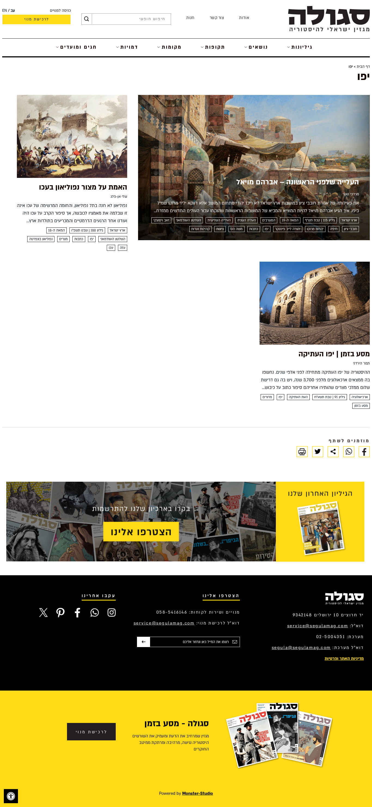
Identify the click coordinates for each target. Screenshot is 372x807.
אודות (244, 17)
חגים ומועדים (78, 47)
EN (4, 10)
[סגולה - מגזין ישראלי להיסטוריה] (329, 19)
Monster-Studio (197, 793)
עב (13, 10)
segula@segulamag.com (301, 647)
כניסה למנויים (60, 10)
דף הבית (363, 66)
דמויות (129, 47)
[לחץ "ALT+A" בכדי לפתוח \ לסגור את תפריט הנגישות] (11, 796)
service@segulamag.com (317, 626)
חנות (190, 17)
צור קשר (217, 17)
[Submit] (86, 19)
